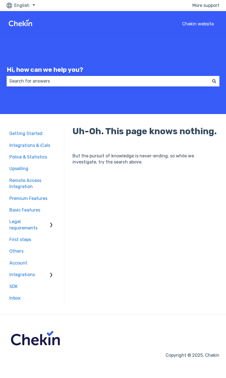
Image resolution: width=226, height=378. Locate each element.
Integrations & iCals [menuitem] (29, 145)
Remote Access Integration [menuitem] (25, 183)
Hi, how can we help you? (45, 69)
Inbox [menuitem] (15, 298)
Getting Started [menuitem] (25, 133)
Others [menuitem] (16, 251)
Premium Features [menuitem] (28, 198)
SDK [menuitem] (13, 286)
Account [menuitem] (18, 263)
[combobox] (108, 81)
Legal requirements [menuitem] (23, 224)
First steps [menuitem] (20, 239)
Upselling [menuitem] (18, 168)
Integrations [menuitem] (22, 274)
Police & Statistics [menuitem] (28, 157)
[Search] (214, 81)
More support (205, 5)
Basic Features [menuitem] (24, 210)
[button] (51, 222)
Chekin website (198, 24)
